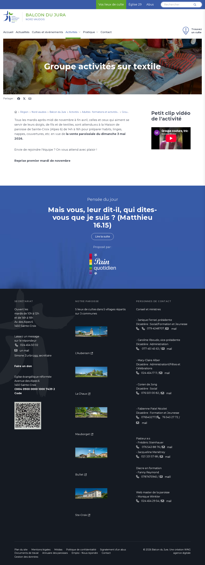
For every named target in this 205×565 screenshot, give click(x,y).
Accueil (8, 32)
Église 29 (135, 4)
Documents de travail (26, 553)
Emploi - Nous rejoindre (85, 553)
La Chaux (81, 393)
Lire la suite (102, 236)
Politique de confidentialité (81, 549)
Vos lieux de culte (111, 4)
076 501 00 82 (150, 392)
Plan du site (21, 549)
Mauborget (82, 434)
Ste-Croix (81, 515)
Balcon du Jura (46, 15)
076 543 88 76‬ (150, 447)
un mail (25, 350)
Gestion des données (26, 556)
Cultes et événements (47, 32)
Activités (71, 32)
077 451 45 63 (150, 348)
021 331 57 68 (149, 456)
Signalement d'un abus (113, 549)
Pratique (89, 32)
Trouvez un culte (196, 31)
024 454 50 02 (29, 345)
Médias (58, 549)
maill (168, 476)
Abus (150, 4)
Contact (106, 32)
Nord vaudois (35, 19)
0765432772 (149, 417)
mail (174, 328)
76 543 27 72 (170, 417)
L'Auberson (82, 353)
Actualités (22, 32)
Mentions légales (40, 549)
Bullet (79, 474)
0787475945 (149, 476)
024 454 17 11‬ (149, 372)
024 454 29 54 (150, 500)
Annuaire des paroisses (55, 553)
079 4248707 (155, 328)
